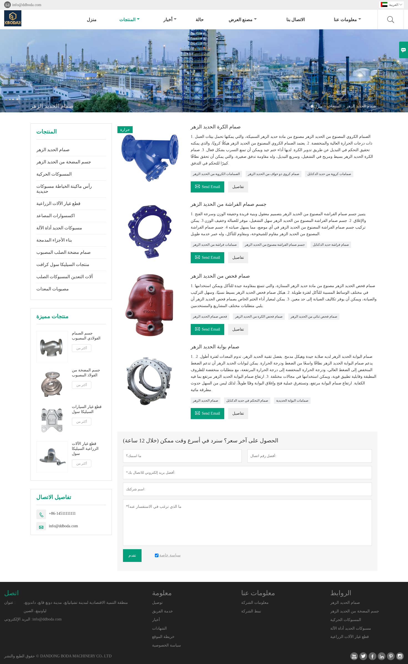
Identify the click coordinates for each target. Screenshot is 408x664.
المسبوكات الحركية (54, 174)
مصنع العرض (241, 19)
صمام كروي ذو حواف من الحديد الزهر (273, 174)
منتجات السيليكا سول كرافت (62, 264)
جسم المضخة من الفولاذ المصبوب (86, 372)
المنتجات (127, 19)
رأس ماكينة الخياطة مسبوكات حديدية (64, 189)
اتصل (11, 593)
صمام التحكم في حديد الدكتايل (247, 400)
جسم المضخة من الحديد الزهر (63, 161)
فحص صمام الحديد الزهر (210, 316)
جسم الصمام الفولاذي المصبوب (86, 335)
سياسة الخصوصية (166, 645)
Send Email (207, 186)
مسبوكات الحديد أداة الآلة (59, 227)
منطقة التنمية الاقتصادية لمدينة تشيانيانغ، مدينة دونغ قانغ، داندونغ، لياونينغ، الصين (76, 606)
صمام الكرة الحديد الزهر (216, 127)
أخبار (167, 19)
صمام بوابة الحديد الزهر (215, 346)
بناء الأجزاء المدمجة (54, 240)
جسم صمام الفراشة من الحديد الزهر (228, 204)
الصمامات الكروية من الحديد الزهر (216, 174)
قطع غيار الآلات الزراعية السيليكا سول (85, 449)
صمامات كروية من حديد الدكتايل (329, 174)
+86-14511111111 (62, 513)
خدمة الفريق (162, 611)
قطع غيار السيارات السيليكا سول (87, 409)
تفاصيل (238, 187)
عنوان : (10, 602)
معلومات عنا (345, 19)
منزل (92, 19)
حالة (200, 19)
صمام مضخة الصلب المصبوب (63, 252)
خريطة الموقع (163, 637)
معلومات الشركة (255, 602)
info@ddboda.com (26, 5)
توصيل (157, 602)
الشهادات (159, 628)
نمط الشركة (251, 611)
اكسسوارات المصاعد (55, 215)
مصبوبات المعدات (52, 289)
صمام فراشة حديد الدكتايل (331, 245)
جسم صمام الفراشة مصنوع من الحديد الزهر (275, 245)
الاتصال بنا (295, 19)
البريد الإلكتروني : (18, 619)
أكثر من (81, 348)
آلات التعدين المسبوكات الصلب (64, 276)
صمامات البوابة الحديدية (292, 400)
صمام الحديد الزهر (53, 149)
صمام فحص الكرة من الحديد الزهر (259, 316)
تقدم (132, 555)
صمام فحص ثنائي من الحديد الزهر (314, 316)
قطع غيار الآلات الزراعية (58, 203)
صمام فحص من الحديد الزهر (220, 276)
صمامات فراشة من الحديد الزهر (215, 245)
